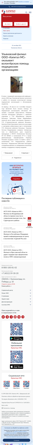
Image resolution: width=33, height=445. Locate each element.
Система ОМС (6, 304)
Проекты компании (8, 36)
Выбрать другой (21, 24)
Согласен (16, 440)
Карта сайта (5, 405)
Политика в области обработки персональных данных (16, 396)
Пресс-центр (6, 30)
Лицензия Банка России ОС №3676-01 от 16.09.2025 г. (16, 402)
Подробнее (16, 178)
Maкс (6, 388)
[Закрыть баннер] (30, 2)
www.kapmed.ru (6, 417)
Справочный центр (7, 290)
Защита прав (5, 299)
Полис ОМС (5, 293)
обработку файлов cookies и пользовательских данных (16, 432)
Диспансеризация (7, 302)
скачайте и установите (24, 1)
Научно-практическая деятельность (12, 33)
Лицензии (5, 38)
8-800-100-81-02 (9, 267)
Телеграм (26, 388)
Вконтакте (16, 388)
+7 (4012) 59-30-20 (10, 273)
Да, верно (8, 24)
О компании (6, 28)
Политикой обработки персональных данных (16, 436)
